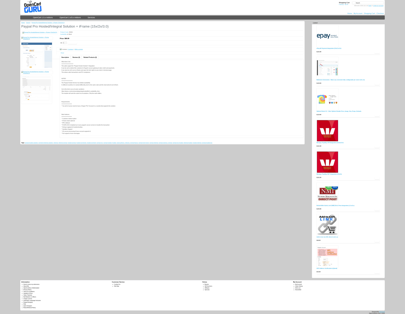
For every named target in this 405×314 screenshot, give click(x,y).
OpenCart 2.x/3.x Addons (70, 17)
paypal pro (100, 143)
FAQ (24, 304)
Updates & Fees (28, 293)
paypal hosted (107, 143)
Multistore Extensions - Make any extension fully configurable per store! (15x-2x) (341, 80)
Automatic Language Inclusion (32, 300)
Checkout (380, 13)
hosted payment (91, 143)
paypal (170, 143)
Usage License (27, 298)
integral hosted (188, 143)
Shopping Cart (369, 13)
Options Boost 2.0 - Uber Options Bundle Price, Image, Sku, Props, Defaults (339, 111)
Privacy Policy (27, 289)
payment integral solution (45, 143)
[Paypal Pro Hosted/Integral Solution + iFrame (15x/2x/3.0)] (39, 32)
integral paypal (63, 143)
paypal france (134, 143)
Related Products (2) (90, 57)
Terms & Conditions (29, 291)
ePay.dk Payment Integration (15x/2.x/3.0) (329, 48)
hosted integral (197, 143)
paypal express (163, 143)
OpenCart (382, 312)
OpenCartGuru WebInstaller (31, 288)
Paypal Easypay (28, 302)
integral (56, 143)
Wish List (297, 288)
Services (91, 17)
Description (65, 57)
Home (349, 13)
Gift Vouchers (208, 286)
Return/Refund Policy (29, 307)
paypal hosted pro (207, 143)
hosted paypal (72, 143)
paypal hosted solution (31, 143)
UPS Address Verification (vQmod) (327, 268)
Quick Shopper (27, 306)
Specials (207, 289)
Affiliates (207, 288)
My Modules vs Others (29, 297)
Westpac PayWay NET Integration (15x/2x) (329, 174)
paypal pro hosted (178, 143)
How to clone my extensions (31, 284)
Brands (207, 284)
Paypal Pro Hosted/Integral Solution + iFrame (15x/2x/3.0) (48, 22)
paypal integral (154, 143)
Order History (299, 286)
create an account (378, 5)
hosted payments (81, 143)
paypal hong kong (144, 143)
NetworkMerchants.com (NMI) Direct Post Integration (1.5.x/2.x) (335, 205)
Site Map (116, 286)
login (370, 5)
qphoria (127, 143)
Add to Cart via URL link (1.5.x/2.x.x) (327, 237)
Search (28, 22)
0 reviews (70, 49)
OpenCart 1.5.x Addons (43, 17)
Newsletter (298, 289)
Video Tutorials (27, 295)
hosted (114, 143)
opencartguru (120, 143)
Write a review (79, 49)
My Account (358, 13)
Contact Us (117, 284)
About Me (26, 286)
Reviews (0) (76, 57)
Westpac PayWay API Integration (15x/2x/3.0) (330, 142)
